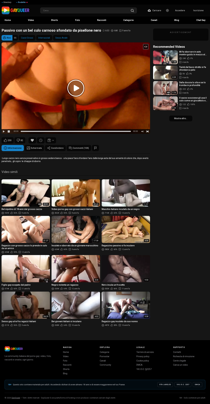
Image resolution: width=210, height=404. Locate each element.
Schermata (36, 148)
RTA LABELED (165, 385)
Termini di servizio (145, 352)
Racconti (67, 365)
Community (105, 365)
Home (66, 352)
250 (9, 140)
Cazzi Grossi (27, 38)
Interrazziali (44, 38)
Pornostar (104, 356)
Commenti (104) (81, 148)
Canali (103, 360)
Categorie (104, 352)
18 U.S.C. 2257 (182, 385)
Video (66, 356)
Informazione (15, 148)
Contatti (177, 352)
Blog (65, 373)
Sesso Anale (61, 38)
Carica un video (180, 365)
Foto (65, 360)
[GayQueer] (14, 348)
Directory (7, 2)
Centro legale (179, 360)
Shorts (66, 369)
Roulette (22, 2)
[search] (132, 11)
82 (22, 140)
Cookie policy (142, 360)
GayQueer (16, 398)
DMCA (139, 365)
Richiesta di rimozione (183, 356)
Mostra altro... (180, 118)
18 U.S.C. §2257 (144, 369)
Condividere (57, 148)
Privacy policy (142, 356)
